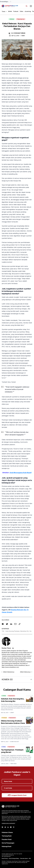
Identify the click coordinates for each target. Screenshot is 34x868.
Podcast (15, 11)
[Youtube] (11, 827)
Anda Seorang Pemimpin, (12, 631)
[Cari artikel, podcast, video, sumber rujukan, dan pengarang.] (26, 6)
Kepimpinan (21, 19)
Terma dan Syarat (24, 858)
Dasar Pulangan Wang (14, 858)
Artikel (10, 11)
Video (21, 11)
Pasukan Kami (6, 839)
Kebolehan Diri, (24, 631)
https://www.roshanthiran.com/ (10, 667)
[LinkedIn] (8, 827)
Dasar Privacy (5, 858)
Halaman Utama (7, 832)
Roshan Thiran (19, 33)
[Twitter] (5, 827)
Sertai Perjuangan (8, 843)
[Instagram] (13, 827)
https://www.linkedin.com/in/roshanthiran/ (13, 665)
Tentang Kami (6, 836)
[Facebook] (2, 827)
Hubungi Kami (6, 846)
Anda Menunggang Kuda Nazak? (21, 472)
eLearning (28, 11)
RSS (30, 858)
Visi (30, 631)
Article (12, 19)
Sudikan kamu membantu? (8, 823)
